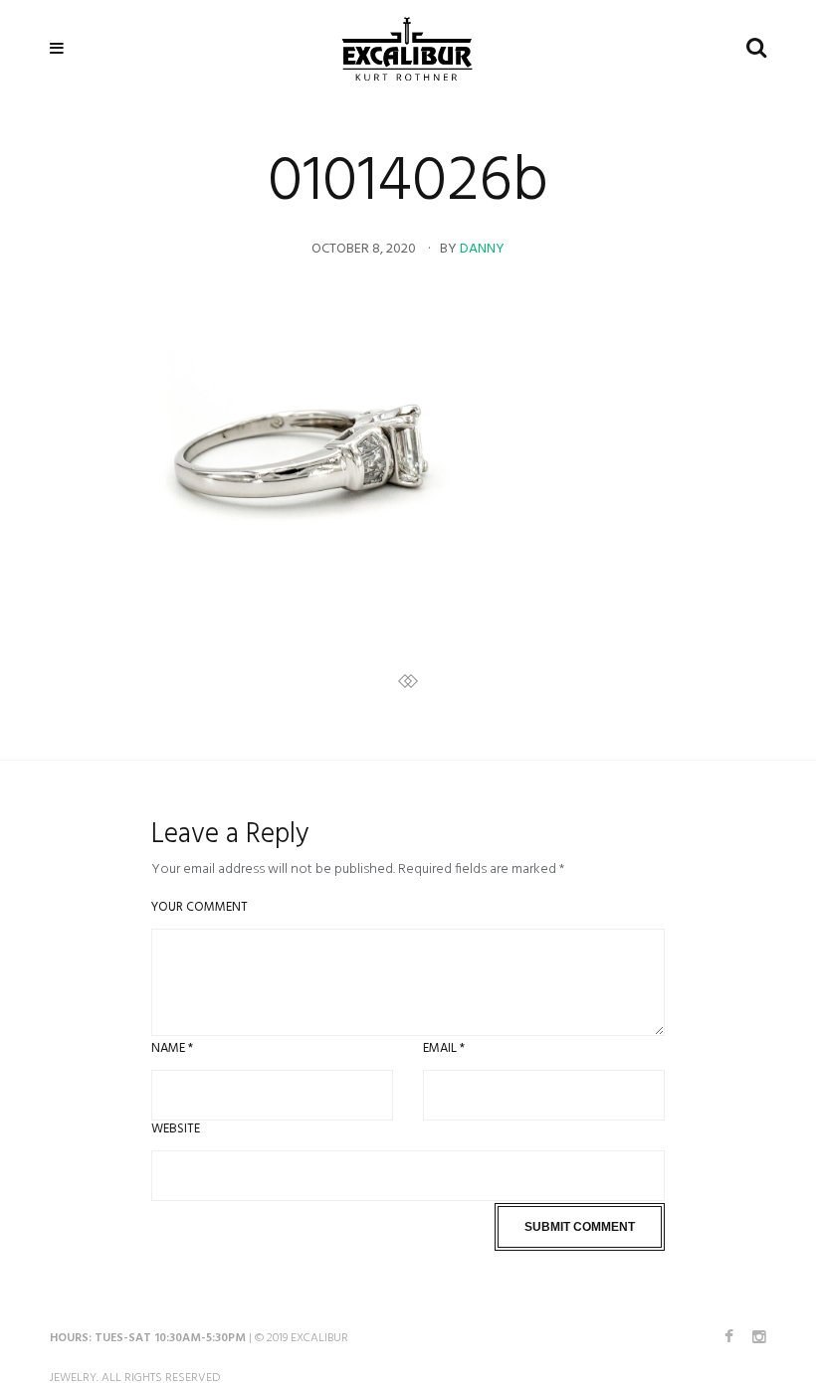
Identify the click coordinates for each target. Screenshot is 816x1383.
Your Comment (199, 907)
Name (172, 1048)
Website (175, 1129)
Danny (482, 249)
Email (444, 1048)
